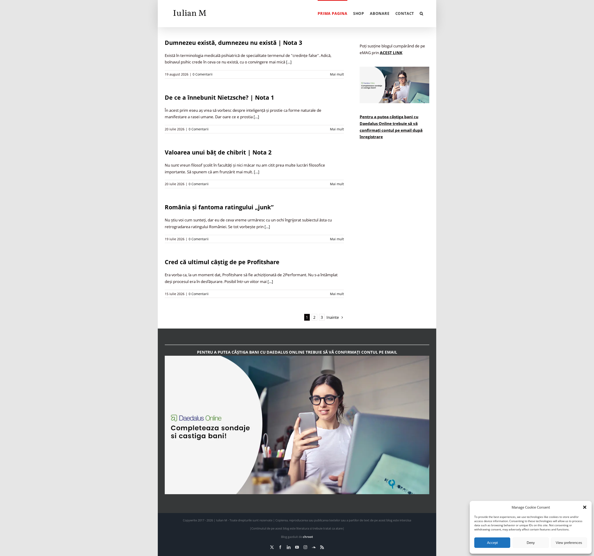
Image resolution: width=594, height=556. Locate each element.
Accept (492, 543)
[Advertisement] (394, 234)
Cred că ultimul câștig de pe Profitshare (222, 262)
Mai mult (337, 74)
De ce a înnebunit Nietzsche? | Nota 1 (219, 97)
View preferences (569, 543)
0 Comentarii (203, 74)
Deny (531, 543)
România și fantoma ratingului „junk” (219, 207)
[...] (289, 62)
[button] (584, 507)
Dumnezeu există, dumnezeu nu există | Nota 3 (233, 42)
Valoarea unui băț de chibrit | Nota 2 (218, 152)
